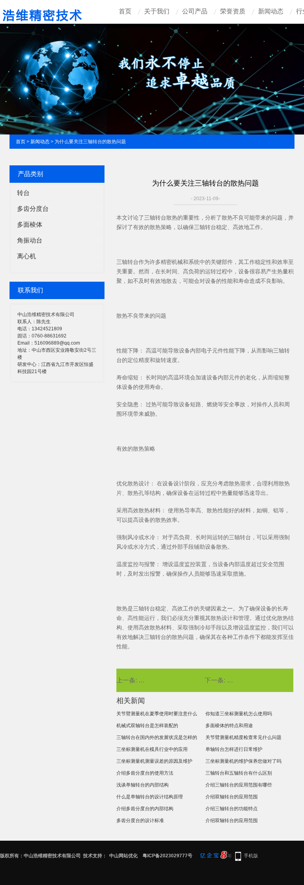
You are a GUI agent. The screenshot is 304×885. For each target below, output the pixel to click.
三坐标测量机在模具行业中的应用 (152, 749)
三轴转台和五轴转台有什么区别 (238, 773)
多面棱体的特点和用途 (229, 725)
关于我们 (156, 11)
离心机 (26, 256)
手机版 (251, 855)
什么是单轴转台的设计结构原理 (149, 797)
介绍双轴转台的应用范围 (231, 797)
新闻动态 (270, 11)
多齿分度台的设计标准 (140, 820)
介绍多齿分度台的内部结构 (144, 808)
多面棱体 (29, 224)
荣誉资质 (232, 11)
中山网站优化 (123, 855)
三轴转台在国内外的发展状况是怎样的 (156, 737)
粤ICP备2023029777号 (167, 855)
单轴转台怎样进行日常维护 (233, 749)
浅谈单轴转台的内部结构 (142, 785)
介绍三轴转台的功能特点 (231, 808)
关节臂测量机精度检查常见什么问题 (243, 737)
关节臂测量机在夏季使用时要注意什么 (156, 713)
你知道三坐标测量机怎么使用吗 (238, 713)
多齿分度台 (33, 208)
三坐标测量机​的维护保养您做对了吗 (243, 761)
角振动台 (29, 240)
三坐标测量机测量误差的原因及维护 (154, 761)
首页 (125, 11)
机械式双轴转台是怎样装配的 (147, 725)
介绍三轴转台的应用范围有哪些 (238, 785)
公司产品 (194, 11)
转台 (23, 193)
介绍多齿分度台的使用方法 (144, 773)
